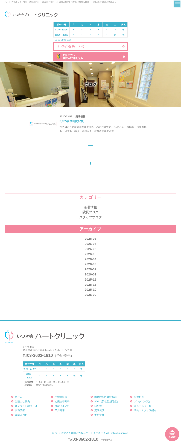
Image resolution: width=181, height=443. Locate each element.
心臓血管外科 (62, 401)
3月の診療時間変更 (72, 121)
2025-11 (90, 284)
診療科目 (139, 396)
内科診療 (20, 410)
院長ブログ (90, 212)
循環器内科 (21, 414)
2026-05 (90, 254)
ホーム (18, 396)
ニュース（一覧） (144, 405)
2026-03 (90, 264)
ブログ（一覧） (142, 401)
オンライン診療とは (26, 405)
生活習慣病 (61, 396)
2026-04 (90, 259)
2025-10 (90, 289)
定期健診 (99, 410)
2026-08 (90, 238)
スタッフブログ (90, 217)
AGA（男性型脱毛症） (106, 401)
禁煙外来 (60, 410)
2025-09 (90, 295)
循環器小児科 (62, 405)
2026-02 (90, 269)
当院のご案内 (22, 401)
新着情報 (90, 207)
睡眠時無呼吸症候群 (105, 396)
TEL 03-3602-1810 (62, 40)
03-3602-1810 (85, 439)
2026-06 (90, 249)
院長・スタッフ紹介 (145, 410)
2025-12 (90, 279)
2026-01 (90, 274)
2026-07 (90, 244)
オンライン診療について (70, 46)
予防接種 (99, 414)
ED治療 (98, 405)
